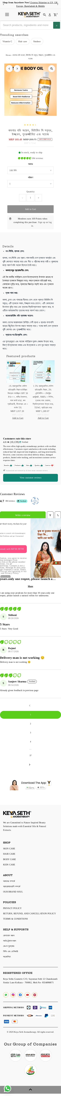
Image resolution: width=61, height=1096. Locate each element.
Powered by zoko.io (5, 576)
